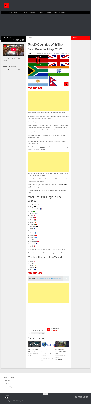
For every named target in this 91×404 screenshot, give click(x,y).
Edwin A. (31, 53)
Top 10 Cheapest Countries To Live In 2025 (60, 351)
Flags (43, 333)
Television (49, 12)
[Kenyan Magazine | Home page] (6, 5)
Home (10, 12)
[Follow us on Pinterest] (20, 40)
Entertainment (40, 12)
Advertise (7, 380)
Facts (55, 12)
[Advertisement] (45, 25)
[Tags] (19, 69)
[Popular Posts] (8, 69)
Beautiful (33, 333)
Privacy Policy (8, 387)
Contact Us (7, 383)
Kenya (20, 12)
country (42, 147)
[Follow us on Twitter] (18, 40)
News (15, 12)
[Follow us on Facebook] (13, 40)
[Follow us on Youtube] (22, 40)
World (25, 12)
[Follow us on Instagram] (16, 40)
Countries (38, 333)
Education (62, 12)
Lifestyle (31, 12)
